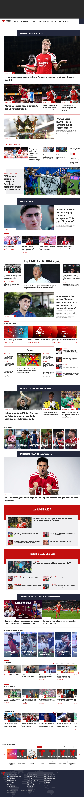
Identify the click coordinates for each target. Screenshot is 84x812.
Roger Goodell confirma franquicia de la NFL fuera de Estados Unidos (70, 366)
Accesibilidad (10, 784)
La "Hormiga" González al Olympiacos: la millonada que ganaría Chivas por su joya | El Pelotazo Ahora (28, 248)
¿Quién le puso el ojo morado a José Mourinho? (61, 541)
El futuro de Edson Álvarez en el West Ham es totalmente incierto (27, 578)
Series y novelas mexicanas (49, 776)
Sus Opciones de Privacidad (15, 776)
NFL (52, 21)
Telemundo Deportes (31, 786)
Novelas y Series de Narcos (49, 778)
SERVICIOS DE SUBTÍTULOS (32, 774)
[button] (28, 359)
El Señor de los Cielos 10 (32, 780)
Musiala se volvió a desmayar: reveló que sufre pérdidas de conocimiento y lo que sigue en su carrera (27, 542)
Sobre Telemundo (10, 782)
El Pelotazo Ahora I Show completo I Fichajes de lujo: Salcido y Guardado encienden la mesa (65, 700)
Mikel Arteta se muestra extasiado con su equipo (61, 577)
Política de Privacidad (12, 774)
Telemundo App (47, 782)
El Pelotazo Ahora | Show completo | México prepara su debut (12, 699)
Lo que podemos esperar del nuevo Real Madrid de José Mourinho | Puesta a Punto (10, 725)
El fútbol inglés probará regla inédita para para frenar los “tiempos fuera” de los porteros (75, 161)
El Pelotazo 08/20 (11, 674)
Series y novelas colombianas (50, 774)
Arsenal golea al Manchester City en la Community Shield (27, 585)
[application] (29, 359)
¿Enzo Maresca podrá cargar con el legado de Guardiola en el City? (75, 150)
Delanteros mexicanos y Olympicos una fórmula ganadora (11, 247)
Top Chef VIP (29, 778)
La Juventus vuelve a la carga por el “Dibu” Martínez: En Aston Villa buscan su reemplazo (62, 586)
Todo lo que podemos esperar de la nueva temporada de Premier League (34, 154)
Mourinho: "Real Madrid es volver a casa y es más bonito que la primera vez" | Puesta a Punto (47, 725)
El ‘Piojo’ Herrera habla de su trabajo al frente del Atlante (28, 675)
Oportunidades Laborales (32, 776)
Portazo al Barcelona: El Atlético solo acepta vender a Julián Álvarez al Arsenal (27, 355)
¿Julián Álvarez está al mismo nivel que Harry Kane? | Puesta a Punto (26, 534)
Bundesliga (33, 21)
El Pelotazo (66, 21)
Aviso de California (11, 778)
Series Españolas (47, 780)
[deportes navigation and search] (81, 21)
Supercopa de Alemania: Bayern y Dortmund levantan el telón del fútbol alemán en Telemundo (52, 520)
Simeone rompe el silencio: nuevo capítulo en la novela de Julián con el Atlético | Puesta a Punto (65, 725)
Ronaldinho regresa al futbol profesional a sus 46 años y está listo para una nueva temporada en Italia (70, 352)
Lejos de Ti (29, 782)
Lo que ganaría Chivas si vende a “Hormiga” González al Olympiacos (64, 247)
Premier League (24, 21)
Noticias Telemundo (31, 784)
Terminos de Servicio (11, 780)
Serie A (39, 21)
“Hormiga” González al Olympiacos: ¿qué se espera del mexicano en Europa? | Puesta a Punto (47, 248)
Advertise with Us (30, 772)
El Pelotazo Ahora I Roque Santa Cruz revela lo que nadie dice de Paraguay (29, 700)
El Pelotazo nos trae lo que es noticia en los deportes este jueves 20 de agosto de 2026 (63, 676)
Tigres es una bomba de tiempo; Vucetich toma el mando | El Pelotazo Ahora (46, 676)
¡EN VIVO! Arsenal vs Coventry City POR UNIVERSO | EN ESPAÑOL (13, 340)
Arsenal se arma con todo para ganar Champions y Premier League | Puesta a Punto (29, 725)
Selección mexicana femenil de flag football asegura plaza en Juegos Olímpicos (70, 374)
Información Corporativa (12, 786)
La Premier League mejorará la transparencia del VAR (61, 156)
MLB (60, 21)
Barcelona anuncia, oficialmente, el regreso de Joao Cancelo (70, 359)
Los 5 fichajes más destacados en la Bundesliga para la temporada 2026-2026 (62, 534)
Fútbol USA (46, 21)
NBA (56, 21)
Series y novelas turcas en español (51, 772)
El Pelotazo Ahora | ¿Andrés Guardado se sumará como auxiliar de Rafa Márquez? (47, 700)
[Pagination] (53, 663)
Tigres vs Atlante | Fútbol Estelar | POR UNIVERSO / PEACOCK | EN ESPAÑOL (63, 340)
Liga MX (16, 21)
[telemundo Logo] (3, 773)
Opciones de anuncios (11, 772)
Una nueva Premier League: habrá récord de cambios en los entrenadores (48, 156)
